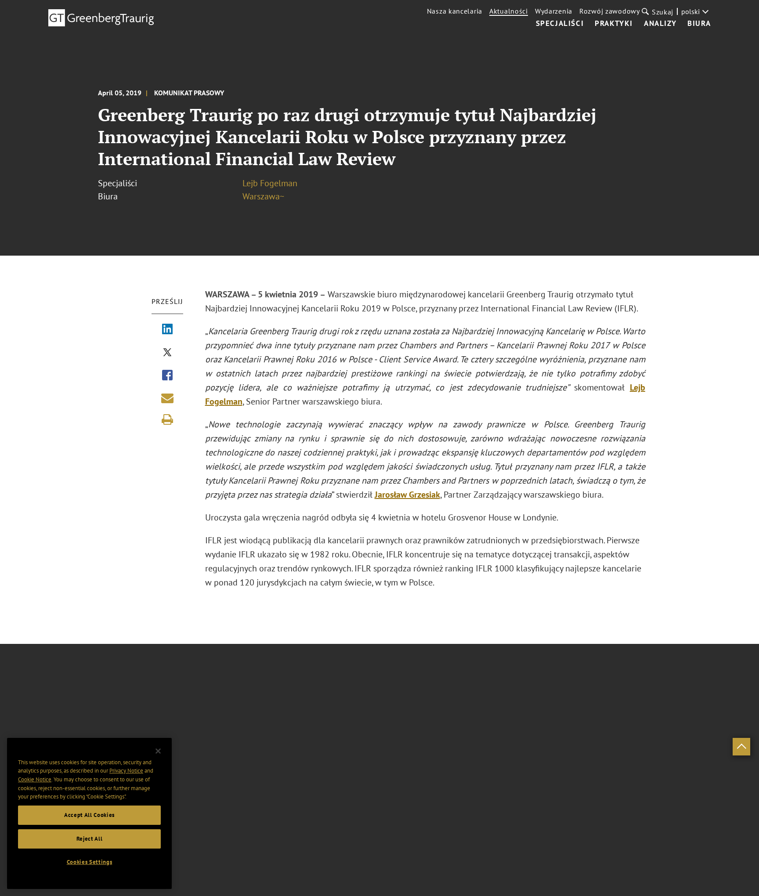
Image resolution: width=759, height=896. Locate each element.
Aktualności (508, 11)
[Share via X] (167, 353)
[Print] (167, 419)
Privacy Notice (126, 770)
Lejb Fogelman (269, 183)
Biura (699, 23)
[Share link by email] (167, 398)
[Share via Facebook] (167, 376)
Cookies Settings (89, 862)
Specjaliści (560, 23)
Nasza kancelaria (454, 11)
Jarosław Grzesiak (407, 494)
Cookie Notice (34, 779)
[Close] (158, 751)
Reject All (89, 838)
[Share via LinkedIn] (167, 330)
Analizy (660, 23)
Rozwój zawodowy (609, 11)
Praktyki (614, 23)
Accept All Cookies (89, 815)
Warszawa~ (263, 196)
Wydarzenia (553, 11)
